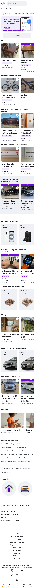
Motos (3, 517)
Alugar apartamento (7, 468)
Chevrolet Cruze (12, 454)
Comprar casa (18, 468)
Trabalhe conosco (17, 550)
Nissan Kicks (25, 451)
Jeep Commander (6, 447)
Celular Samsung (28, 454)
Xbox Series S (5, 465)
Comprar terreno (6, 472)
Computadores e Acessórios (10, 521)
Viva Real (17, 559)
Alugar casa (26, 468)
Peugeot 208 (14, 444)
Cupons (31, 13)
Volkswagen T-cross (24, 444)
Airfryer (3, 458)
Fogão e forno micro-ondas (8, 461)
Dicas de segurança (17, 536)
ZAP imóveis (17, 556)
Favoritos (21, 13)
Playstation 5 (10, 458)
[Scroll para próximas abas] (31, 505)
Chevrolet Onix (5, 444)
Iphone (20, 454)
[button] (17, 3)
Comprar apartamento (22, 465)
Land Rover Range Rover (19, 447)
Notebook (27, 458)
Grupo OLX (17, 553)
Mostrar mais (18, 528)
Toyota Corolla (16, 451)
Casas (3, 524)
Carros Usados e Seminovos (10, 514)
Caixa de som (19, 458)
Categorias (8, 13)
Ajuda (17, 533)
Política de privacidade (17, 542)
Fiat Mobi (3, 454)
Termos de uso (17, 539)
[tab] (9, 505)
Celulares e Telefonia (8, 511)
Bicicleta (12, 465)
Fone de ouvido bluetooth (25, 461)
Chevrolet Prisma (6, 451)
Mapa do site (17, 547)
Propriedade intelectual (17, 545)
